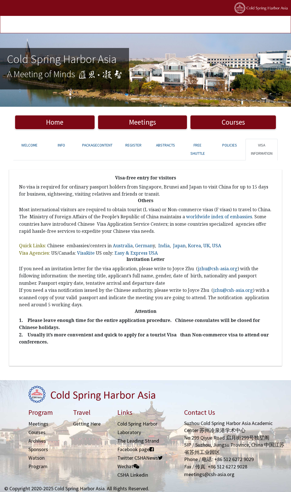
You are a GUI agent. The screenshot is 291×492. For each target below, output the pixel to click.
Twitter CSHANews (137, 458)
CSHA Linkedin (132, 475)
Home (54, 122)
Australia (123, 245)
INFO (61, 145)
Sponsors (38, 449)
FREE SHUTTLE (197, 149)
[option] (145, 70)
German (144, 245)
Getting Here (87, 423)
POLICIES (163, 25)
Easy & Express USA (136, 253)
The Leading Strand (138, 440)
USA (216, 245)
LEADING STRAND (123, 25)
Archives (37, 440)
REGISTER (133, 145)
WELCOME (29, 145)
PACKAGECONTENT (97, 145)
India (164, 245)
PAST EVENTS (98, 25)
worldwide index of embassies (219, 216)
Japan (179, 245)
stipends (146, 25)
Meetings (142, 122)
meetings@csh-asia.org (209, 474)
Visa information (262, 149)
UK (206, 245)
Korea (194, 245)
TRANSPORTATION (71, 25)
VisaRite (86, 253)
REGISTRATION (43, 25)
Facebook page (133, 449)
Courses (233, 122)
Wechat (125, 466)
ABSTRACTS (165, 145)
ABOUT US (180, 25)
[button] (22, 70)
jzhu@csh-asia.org (218, 268)
